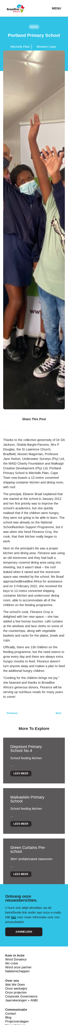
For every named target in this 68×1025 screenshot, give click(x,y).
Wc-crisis (11, 963)
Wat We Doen (15, 984)
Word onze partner (18, 967)
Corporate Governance (21, 996)
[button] (18, 425)
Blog (8, 1017)
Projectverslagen (17, 1021)
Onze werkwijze (16, 988)
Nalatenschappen (17, 971)
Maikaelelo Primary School (27, 799)
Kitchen (34, 26)
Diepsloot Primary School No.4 (26, 748)
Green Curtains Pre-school (28, 849)
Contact (10, 1013)
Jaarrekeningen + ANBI (21, 1000)
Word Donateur (16, 959)
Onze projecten (16, 992)
